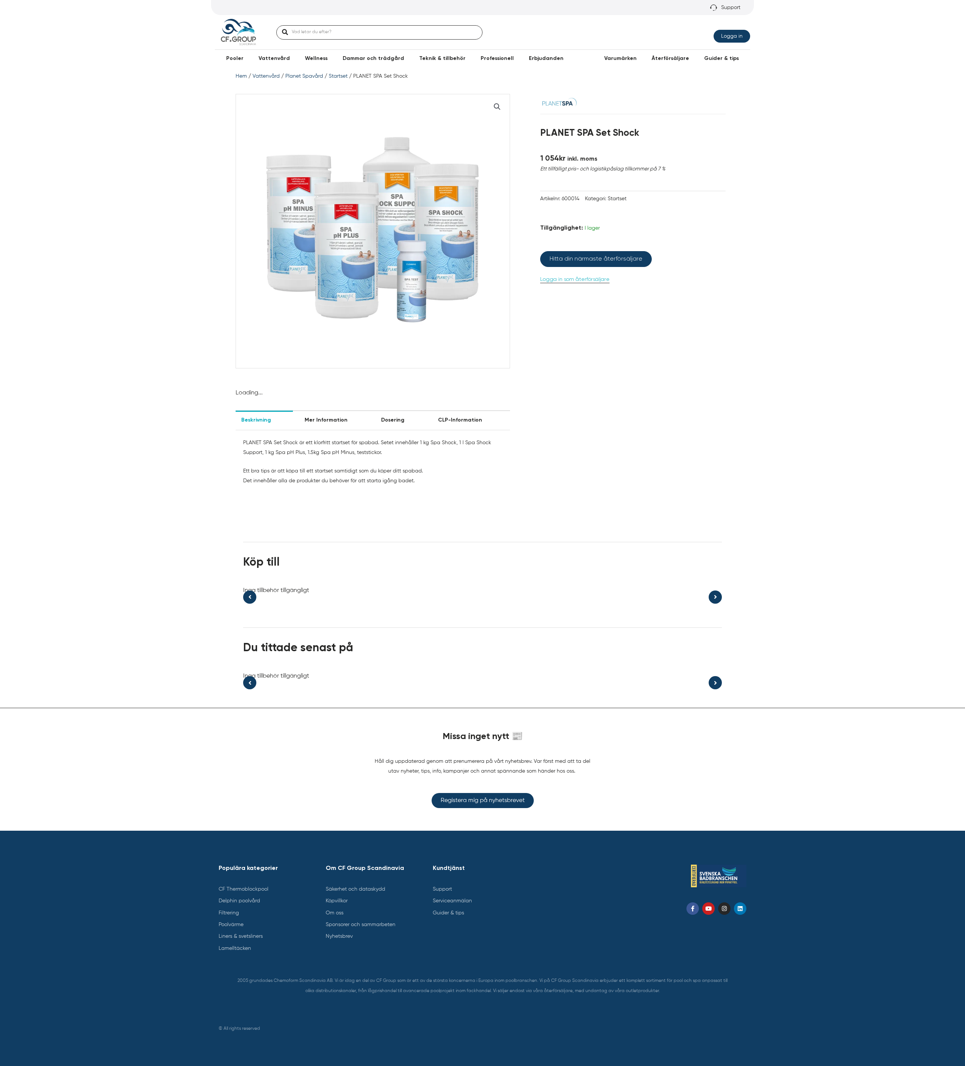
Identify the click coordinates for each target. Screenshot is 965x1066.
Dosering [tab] (392, 420)
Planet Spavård (304, 76)
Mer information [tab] (326, 420)
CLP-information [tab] (460, 420)
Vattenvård (266, 76)
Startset (338, 76)
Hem (241, 76)
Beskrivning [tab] (256, 420)
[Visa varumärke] (558, 103)
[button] (235, 58)
